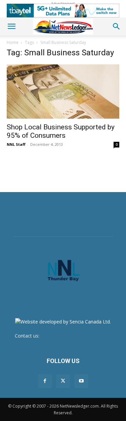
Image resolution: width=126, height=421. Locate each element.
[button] (11, 26)
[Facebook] (45, 381)
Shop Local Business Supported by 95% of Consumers (61, 131)
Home (12, 42)
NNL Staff (16, 144)
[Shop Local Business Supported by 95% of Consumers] (63, 91)
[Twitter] (63, 381)
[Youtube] (81, 381)
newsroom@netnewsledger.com (76, 336)
